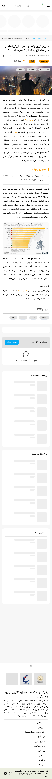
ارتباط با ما (41, 755)
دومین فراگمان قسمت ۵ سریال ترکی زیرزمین (30, 29)
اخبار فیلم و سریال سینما (35, 732)
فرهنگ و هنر (37, 36)
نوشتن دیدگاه (12, 340)
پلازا (46, 36)
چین (15, 130)
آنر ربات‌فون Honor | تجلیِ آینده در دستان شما (43, 29)
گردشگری (41, 736)
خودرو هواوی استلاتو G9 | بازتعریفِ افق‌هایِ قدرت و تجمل (16, 29)
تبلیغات (42, 764)
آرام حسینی (45, 53)
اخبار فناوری (40, 723)
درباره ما (42, 760)
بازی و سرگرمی (39, 746)
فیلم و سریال (40, 741)
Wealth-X (29, 118)
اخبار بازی (41, 727)
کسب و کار (22, 288)
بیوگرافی (41, 750)
